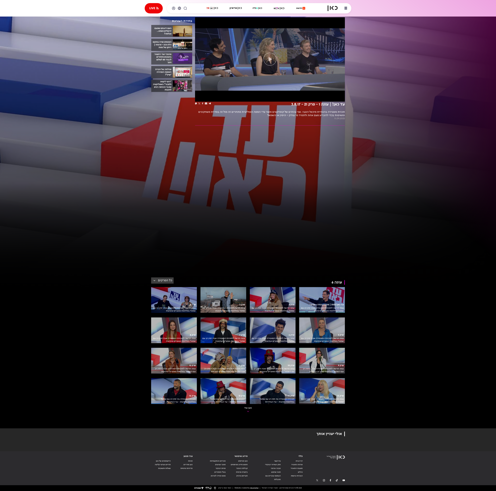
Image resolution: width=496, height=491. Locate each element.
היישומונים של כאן (163, 461)
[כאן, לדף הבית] (330, 8)
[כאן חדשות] (300, 8)
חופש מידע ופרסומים (239, 465)
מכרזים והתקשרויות (218, 461)
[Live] (154, 8)
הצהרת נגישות (297, 476)
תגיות (190, 461)
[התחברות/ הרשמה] (173, 8)
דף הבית (299, 461)
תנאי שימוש (276, 472)
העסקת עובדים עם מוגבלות (273, 478)
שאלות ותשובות (164, 468)
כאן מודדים (188, 465)
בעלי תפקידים (220, 472)
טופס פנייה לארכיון (218, 476)
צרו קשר (277, 461)
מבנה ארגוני (276, 468)
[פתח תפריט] (345, 8)
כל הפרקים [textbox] (165, 280)
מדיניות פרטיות (186, 468)
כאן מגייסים (243, 461)
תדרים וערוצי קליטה (163, 465)
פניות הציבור (221, 468)
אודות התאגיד (297, 465)
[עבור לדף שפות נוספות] (179, 8)
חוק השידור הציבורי (273, 465)
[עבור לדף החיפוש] (185, 8)
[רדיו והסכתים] (257, 8)
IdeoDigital (254, 488)
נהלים (300, 472)
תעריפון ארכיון (242, 476)
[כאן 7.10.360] (212, 8)
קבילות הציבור (242, 468)
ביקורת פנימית (242, 472)
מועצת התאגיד (296, 468)
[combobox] (162, 280)
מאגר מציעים (220, 465)
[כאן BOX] (279, 8)
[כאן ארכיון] (235, 8)
